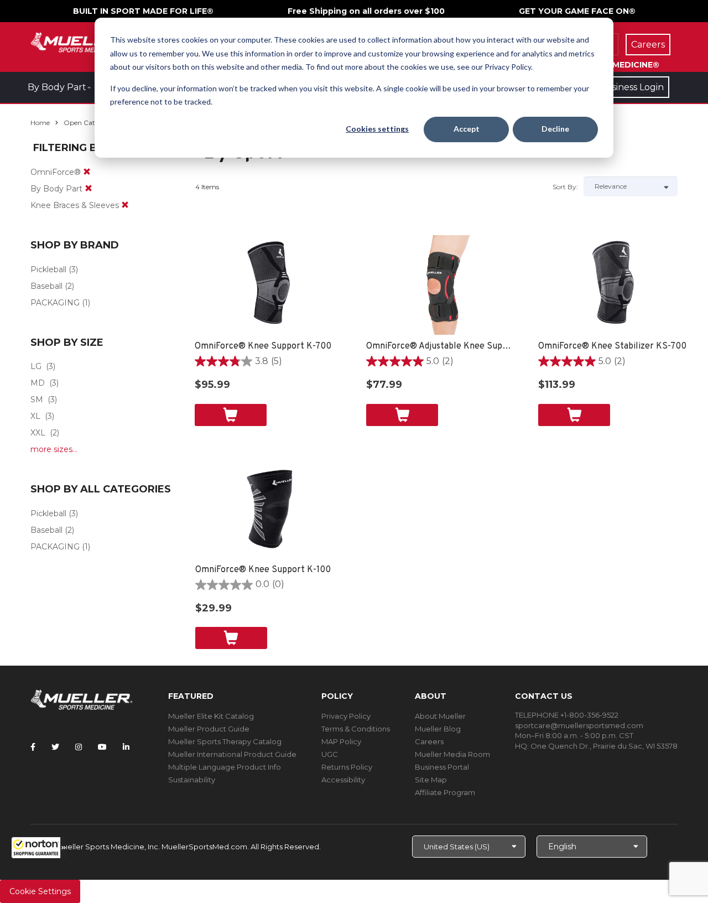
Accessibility (343, 779)
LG (35, 366)
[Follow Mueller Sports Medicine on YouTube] (102, 747)
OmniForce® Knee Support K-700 (263, 346)
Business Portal (442, 766)
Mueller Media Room (452, 754)
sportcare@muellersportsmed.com (579, 725)
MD (37, 383)
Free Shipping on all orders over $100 (366, 11)
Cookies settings (377, 128)
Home (40, 122)
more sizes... (53, 449)
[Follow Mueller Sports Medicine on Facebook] (32, 747)
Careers (429, 741)
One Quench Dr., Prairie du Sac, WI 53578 (604, 745)
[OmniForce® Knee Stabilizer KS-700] (613, 285)
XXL (37, 433)
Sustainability (191, 779)
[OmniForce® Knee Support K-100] (270, 508)
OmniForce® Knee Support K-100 (263, 569)
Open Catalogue (90, 122)
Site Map (431, 779)
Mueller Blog (438, 728)
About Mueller (440, 716)
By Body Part (57, 87)
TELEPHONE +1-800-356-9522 (566, 714)
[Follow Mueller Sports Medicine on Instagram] (78, 747)
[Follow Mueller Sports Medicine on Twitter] (55, 747)
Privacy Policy (346, 716)
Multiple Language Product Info (224, 766)
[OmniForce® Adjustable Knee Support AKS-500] (441, 285)
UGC (329, 754)
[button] (38, 848)
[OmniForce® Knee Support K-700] (270, 285)
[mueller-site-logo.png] (81, 41)
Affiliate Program (445, 792)
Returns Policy (346, 766)
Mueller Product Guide (208, 728)
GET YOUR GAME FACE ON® (577, 11)
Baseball (46, 286)
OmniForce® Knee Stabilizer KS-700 (612, 346)
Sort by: (565, 187)
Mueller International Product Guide (232, 754)
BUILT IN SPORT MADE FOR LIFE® (143, 11)
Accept (467, 128)
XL (35, 416)
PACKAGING (55, 303)
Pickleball (48, 269)
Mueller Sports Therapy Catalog (225, 741)
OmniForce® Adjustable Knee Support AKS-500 (441, 346)
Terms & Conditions (355, 728)
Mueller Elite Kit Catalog (211, 716)
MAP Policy (341, 741)
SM (36, 399)
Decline (555, 128)
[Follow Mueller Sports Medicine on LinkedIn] (126, 747)
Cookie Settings (40, 891)
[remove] (87, 172)
